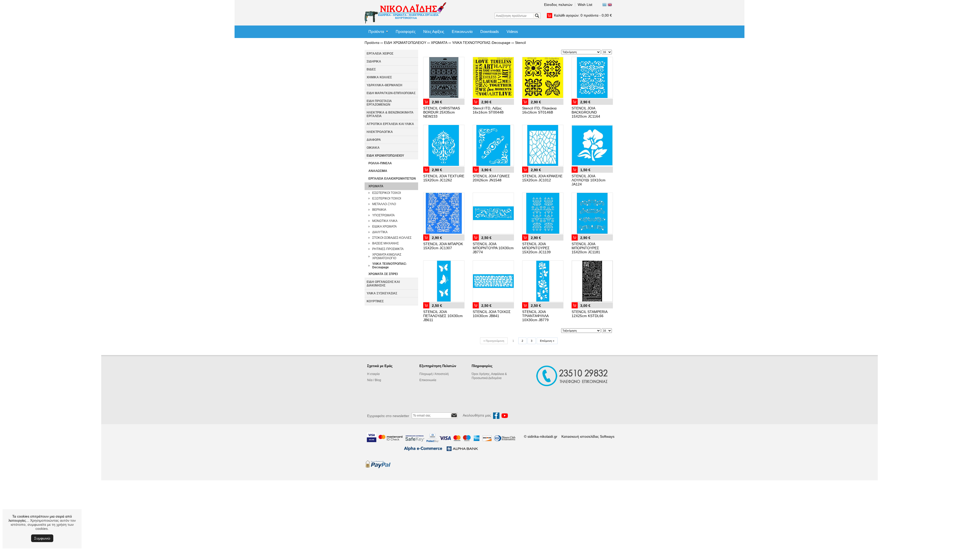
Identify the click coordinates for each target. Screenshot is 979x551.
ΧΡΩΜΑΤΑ (439, 43)
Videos (512, 31)
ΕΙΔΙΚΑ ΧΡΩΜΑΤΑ (384, 226)
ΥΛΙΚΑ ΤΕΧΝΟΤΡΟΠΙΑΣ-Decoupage (481, 43)
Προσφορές (406, 31)
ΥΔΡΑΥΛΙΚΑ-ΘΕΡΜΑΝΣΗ (384, 85)
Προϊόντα (376, 31)
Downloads (489, 31)
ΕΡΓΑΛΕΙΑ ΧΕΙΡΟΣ (380, 53)
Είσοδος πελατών (558, 5)
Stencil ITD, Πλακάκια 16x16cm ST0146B (539, 110)
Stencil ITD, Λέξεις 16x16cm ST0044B (488, 110)
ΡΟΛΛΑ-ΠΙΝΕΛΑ (380, 163)
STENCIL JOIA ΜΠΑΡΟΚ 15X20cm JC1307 (443, 246)
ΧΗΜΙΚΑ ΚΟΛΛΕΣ (379, 77)
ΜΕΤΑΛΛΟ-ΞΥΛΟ (384, 204)
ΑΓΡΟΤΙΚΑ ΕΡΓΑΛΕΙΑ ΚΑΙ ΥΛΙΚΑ (390, 124)
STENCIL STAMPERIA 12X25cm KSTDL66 (589, 314)
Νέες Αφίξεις (433, 31)
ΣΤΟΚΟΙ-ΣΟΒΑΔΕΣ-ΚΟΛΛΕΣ (391, 238)
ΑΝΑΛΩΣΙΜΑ (377, 171)
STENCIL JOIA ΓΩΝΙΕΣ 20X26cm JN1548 (491, 178)
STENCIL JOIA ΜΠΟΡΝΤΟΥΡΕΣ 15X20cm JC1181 (586, 248)
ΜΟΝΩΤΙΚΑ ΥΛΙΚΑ (384, 221)
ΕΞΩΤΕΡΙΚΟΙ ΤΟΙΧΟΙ (386, 198)
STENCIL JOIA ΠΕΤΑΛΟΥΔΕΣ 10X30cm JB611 (443, 316)
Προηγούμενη (493, 340)
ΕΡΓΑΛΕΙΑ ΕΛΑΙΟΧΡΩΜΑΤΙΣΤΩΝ (392, 178)
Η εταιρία (373, 374)
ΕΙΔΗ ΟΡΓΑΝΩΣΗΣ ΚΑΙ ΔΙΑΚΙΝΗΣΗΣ (383, 283)
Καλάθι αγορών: (583, 15)
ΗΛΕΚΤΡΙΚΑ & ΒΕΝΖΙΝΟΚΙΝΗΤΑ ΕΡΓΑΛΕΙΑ (390, 114)
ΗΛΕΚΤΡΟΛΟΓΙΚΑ (380, 132)
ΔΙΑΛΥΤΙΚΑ (380, 232)
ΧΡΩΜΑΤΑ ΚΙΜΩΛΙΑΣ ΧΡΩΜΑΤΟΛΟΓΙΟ (386, 256)
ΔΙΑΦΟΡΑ (374, 140)
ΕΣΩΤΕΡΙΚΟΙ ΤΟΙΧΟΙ (386, 193)
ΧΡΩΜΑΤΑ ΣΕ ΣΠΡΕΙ (383, 274)
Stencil (520, 43)
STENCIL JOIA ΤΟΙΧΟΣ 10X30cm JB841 (492, 314)
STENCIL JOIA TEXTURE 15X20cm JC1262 (443, 178)
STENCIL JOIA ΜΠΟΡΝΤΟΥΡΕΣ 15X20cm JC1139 (536, 248)
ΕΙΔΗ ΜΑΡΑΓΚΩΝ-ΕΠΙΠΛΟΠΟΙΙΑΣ (391, 93)
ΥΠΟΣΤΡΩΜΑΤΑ (383, 215)
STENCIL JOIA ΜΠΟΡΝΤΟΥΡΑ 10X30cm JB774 (493, 248)
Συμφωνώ (42, 538)
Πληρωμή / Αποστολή (434, 374)
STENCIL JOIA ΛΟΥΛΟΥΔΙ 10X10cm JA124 (589, 180)
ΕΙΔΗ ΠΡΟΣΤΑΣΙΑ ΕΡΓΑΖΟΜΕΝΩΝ (379, 102)
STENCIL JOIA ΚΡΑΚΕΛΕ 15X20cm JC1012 (542, 178)
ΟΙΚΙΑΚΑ (373, 147)
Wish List (585, 5)
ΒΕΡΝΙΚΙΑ (379, 209)
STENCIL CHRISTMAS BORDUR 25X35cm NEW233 (441, 112)
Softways (607, 436)
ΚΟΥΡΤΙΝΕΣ (375, 301)
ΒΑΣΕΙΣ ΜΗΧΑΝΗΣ (385, 243)
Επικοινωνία (462, 31)
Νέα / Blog (374, 380)
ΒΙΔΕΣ (371, 69)
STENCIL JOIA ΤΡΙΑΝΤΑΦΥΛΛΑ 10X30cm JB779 (535, 316)
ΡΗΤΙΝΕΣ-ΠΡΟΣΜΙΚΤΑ (388, 249)
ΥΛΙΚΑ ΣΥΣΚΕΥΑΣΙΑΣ (382, 293)
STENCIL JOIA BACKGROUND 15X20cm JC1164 (586, 112)
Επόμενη (547, 340)
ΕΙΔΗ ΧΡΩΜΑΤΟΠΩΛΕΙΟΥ (405, 43)
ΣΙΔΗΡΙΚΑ (374, 61)
